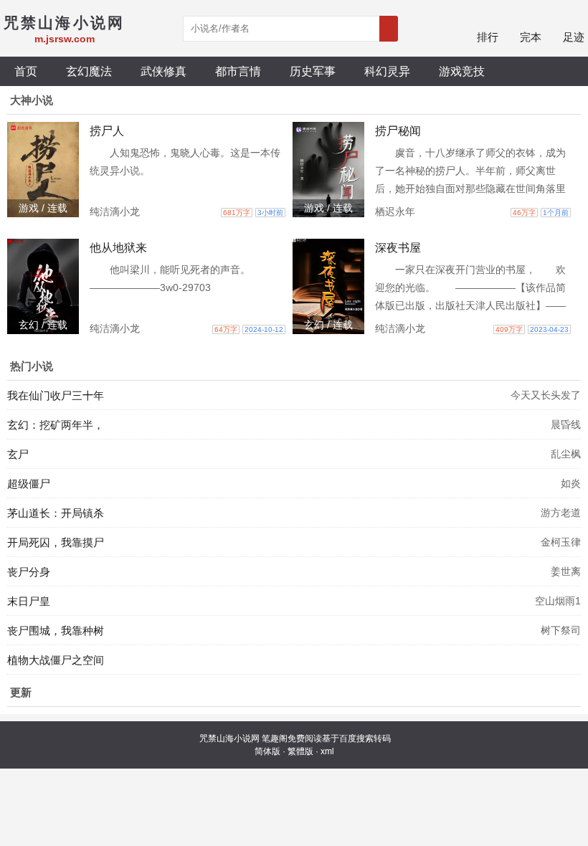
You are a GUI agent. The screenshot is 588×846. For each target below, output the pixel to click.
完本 (530, 37)
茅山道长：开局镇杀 (55, 513)
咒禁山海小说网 (229, 738)
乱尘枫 (566, 454)
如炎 (571, 483)
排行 (487, 37)
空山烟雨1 (558, 601)
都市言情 (238, 71)
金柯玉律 (561, 542)
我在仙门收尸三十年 (55, 395)
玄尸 (18, 454)
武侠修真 (163, 71)
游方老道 (561, 512)
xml (327, 751)
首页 (25, 71)
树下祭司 (561, 630)
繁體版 (300, 751)
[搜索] (388, 29)
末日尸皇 (28, 601)
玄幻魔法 (89, 71)
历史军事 (313, 71)
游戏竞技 (462, 71)
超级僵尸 (28, 483)
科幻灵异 (387, 71)
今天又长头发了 (546, 395)
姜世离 (566, 571)
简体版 (267, 751)
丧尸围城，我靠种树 (55, 630)
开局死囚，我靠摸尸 (55, 542)
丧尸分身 (28, 572)
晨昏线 (566, 424)
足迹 (573, 37)
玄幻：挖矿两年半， (55, 425)
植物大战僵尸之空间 (55, 660)
